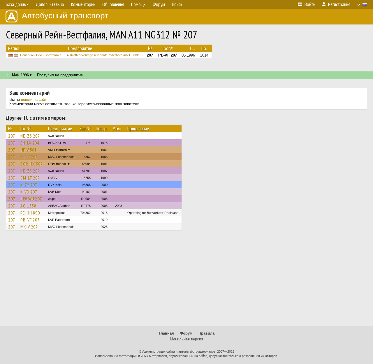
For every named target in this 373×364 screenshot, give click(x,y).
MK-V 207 (29, 157)
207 (11, 136)
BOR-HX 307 (31, 164)
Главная (166, 333)
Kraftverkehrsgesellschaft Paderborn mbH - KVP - (105, 55)
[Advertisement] (186, 281)
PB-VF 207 (30, 220)
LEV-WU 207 (31, 199)
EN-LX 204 (29, 143)
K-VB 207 (28, 192)
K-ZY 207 (28, 185)
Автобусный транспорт (65, 15)
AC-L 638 (28, 206)
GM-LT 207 (30, 178)
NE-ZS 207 (30, 136)
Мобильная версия (186, 339)
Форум (186, 333)
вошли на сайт (33, 99)
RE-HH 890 (30, 213)
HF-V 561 (28, 150)
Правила (206, 333)
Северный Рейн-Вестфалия (40, 55)
